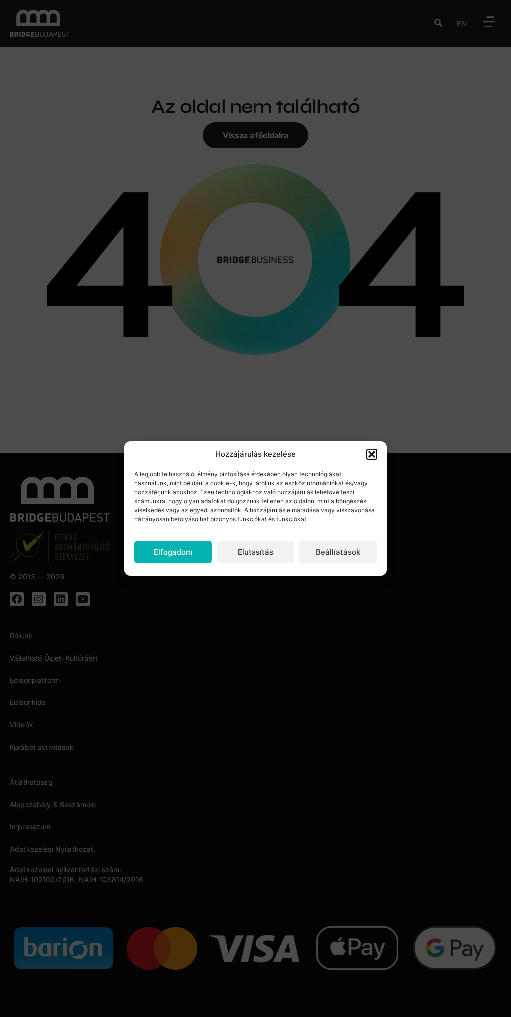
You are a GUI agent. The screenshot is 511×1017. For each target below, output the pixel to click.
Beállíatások (338, 552)
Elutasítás (255, 552)
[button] (372, 454)
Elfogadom (173, 552)
